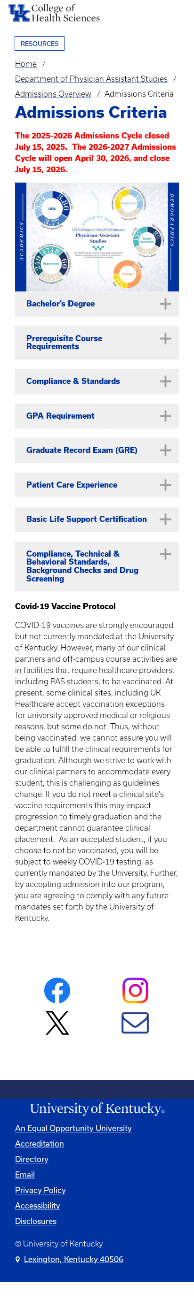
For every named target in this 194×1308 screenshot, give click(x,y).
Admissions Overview (53, 94)
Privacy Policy (40, 1190)
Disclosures (36, 1220)
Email (25, 1174)
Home (26, 64)
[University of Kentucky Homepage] (97, 1109)
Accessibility (37, 1205)
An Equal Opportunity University (73, 1128)
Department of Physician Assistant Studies (91, 79)
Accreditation (39, 1143)
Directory (31, 1159)
